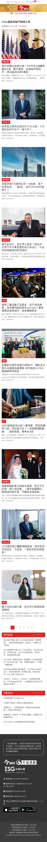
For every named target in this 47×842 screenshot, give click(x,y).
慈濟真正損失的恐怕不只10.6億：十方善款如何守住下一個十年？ (23, 128)
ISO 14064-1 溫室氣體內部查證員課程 (19, 722)
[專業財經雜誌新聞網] (23, 8)
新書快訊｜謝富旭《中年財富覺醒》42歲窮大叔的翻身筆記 (23, 716)
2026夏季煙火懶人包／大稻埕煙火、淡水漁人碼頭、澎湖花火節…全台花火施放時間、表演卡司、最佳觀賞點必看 (23, 652)
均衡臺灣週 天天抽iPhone (14, 698)
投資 (16, 13)
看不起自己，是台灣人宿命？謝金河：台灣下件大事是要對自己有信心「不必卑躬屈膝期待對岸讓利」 (23, 247)
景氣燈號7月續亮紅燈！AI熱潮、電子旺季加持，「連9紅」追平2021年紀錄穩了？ (23, 186)
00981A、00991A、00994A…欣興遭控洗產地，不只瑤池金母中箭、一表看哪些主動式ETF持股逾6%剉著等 (23, 681)
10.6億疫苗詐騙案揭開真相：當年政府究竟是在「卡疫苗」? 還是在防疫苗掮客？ (23, 549)
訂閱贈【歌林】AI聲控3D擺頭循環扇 (18, 703)
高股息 (24, 13)
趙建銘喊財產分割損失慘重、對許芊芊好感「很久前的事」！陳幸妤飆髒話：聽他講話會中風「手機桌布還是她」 (23, 489)
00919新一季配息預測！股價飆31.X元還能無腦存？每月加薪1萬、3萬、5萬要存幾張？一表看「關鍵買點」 (23, 662)
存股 (34, 13)
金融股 (30, 13)
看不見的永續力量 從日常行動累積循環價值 (23, 608)
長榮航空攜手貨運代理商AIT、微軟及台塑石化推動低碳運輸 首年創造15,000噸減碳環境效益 (23, 368)
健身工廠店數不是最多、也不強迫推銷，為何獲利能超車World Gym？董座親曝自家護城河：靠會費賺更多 (23, 307)
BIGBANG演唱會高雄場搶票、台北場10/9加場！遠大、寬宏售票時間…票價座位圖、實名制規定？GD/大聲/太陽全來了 (23, 672)
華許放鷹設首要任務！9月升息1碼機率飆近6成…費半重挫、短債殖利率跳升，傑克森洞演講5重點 (23, 69)
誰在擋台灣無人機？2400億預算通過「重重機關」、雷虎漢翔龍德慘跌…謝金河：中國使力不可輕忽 (23, 642)
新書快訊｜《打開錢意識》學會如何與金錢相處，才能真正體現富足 (22, 708)
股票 (20, 13)
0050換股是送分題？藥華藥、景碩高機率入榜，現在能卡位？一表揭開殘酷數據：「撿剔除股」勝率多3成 (23, 428)
